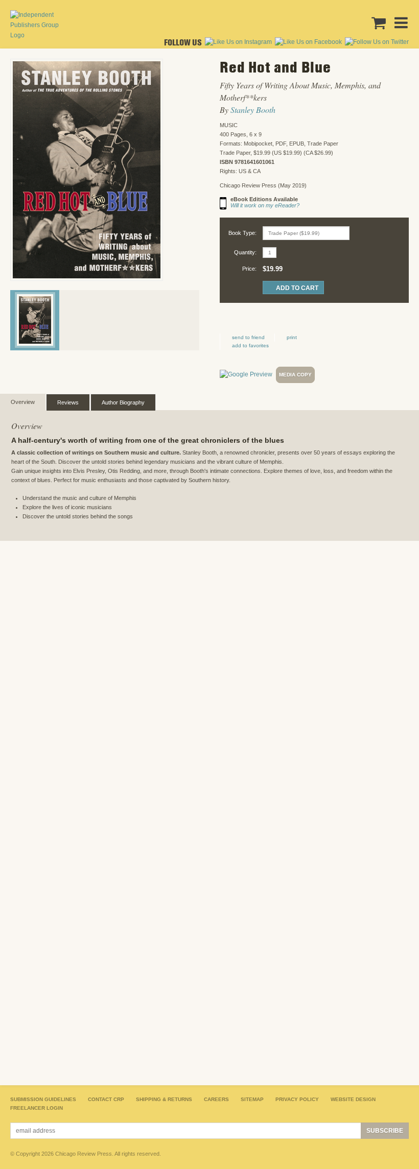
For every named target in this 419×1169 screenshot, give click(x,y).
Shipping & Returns (164, 1099)
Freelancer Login (36, 1108)
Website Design (353, 1099)
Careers (216, 1099)
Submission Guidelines (43, 1099)
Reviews (68, 402)
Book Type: (242, 233)
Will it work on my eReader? (264, 205)
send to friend (248, 337)
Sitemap (252, 1099)
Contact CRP (106, 1099)
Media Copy (295, 374)
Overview (23, 402)
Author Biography (123, 402)
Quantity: (245, 252)
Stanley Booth (252, 109)
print (292, 337)
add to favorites (250, 345)
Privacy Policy (297, 1099)
